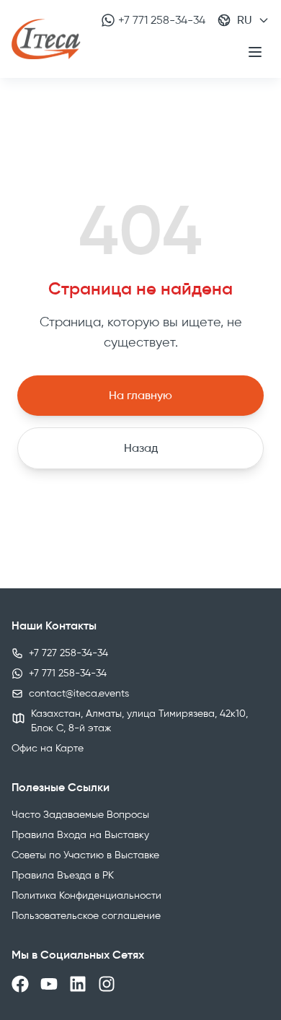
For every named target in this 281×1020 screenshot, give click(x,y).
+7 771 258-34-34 (161, 20)
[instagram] (106, 984)
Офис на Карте (48, 748)
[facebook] (20, 984)
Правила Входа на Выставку (80, 835)
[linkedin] (77, 984)
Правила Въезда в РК (63, 875)
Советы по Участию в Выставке (85, 855)
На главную (140, 395)
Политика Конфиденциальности (86, 895)
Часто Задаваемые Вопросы (80, 814)
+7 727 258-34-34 (68, 653)
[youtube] (49, 984)
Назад (141, 448)
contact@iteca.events (79, 693)
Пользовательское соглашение (86, 916)
